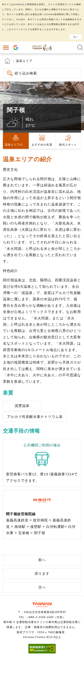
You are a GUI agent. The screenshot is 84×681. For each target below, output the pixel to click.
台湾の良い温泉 (42, 47)
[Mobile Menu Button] (6, 47)
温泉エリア (24, 61)
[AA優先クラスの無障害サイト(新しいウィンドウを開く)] (42, 652)
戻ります (42, 574)
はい (75, 37)
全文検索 (80, 47)
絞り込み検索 (26, 73)
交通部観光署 (42, 605)
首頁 (7, 60)
